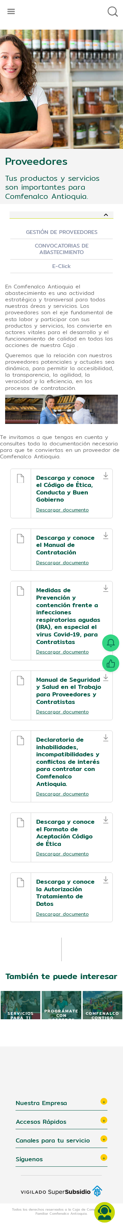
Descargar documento (62, 510)
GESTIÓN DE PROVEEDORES (61, 232)
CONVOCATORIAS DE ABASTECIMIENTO (61, 248)
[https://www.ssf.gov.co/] (61, 1186)
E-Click (61, 266)
